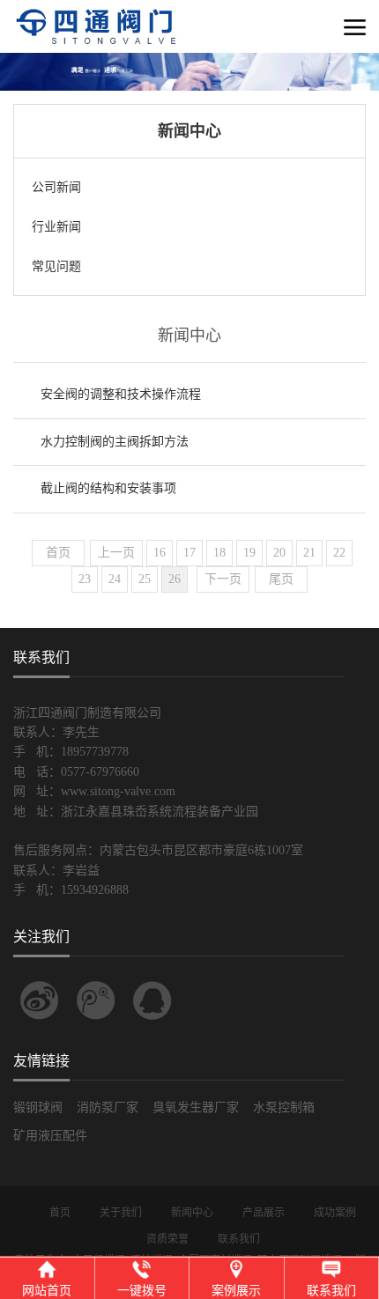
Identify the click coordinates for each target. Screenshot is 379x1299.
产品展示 (263, 1213)
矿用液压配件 (50, 1135)
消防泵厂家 (107, 1107)
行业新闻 (56, 226)
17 (189, 552)
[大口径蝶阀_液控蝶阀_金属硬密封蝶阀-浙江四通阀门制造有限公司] (119, 48)
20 (279, 552)
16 (159, 552)
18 (219, 552)
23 (84, 579)
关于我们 (121, 1213)
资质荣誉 (167, 1239)
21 (309, 552)
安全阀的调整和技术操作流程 (121, 394)
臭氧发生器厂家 (195, 1107)
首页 (58, 552)
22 (339, 552)
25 (144, 579)
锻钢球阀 (38, 1107)
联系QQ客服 (152, 1000)
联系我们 (239, 1239)
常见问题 (56, 266)
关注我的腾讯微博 (96, 1000)
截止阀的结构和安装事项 (108, 488)
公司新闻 (56, 187)
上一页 (116, 552)
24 (114, 579)
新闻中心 (192, 1213)
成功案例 (335, 1213)
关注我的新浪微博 (39, 1000)
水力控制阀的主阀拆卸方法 (115, 441)
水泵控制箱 (284, 1107)
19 (249, 552)
